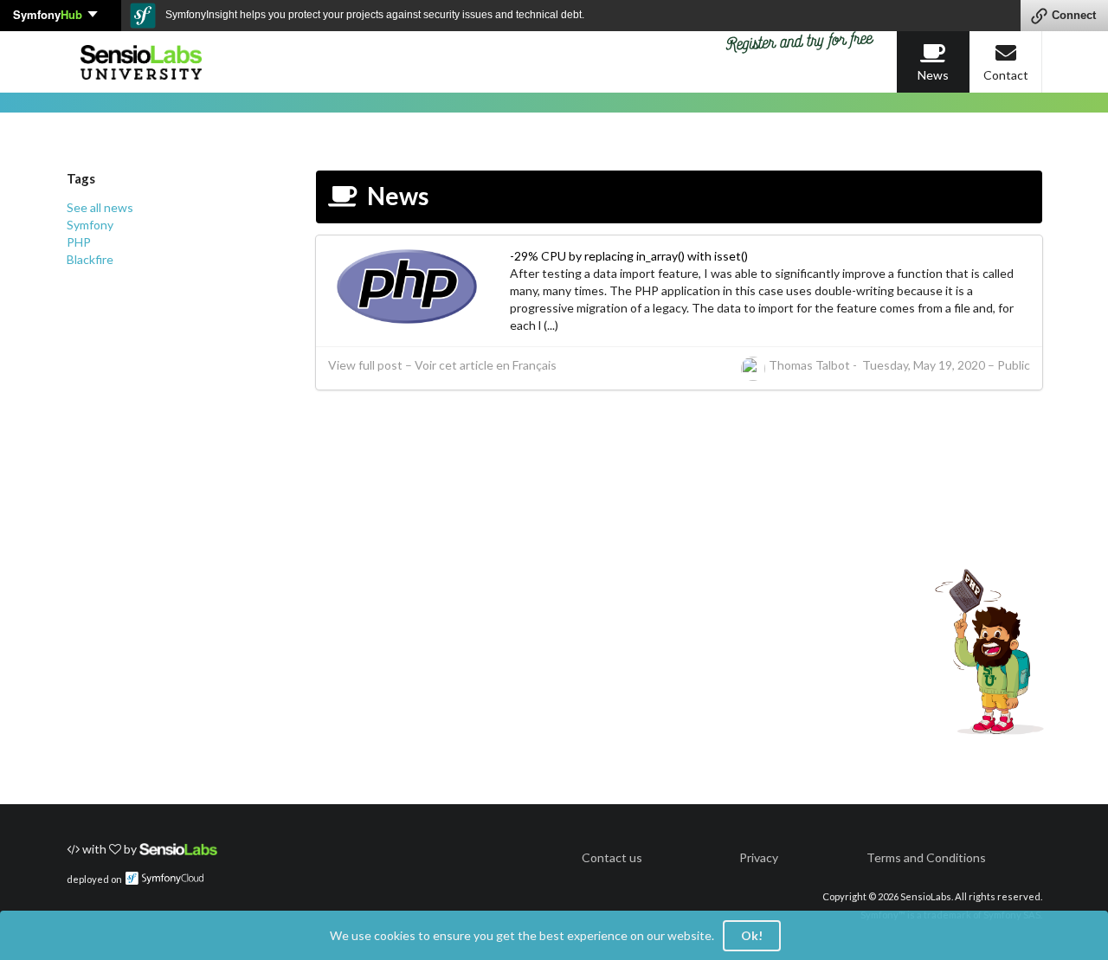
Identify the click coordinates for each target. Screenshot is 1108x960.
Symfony (47, 14)
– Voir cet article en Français (481, 365)
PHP (79, 242)
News (933, 75)
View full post (365, 365)
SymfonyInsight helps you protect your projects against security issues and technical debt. (373, 15)
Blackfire (90, 259)
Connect (1074, 15)
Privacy (758, 857)
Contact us (612, 857)
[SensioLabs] (178, 848)
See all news (100, 207)
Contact (1005, 75)
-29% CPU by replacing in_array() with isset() (629, 255)
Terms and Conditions (926, 857)
